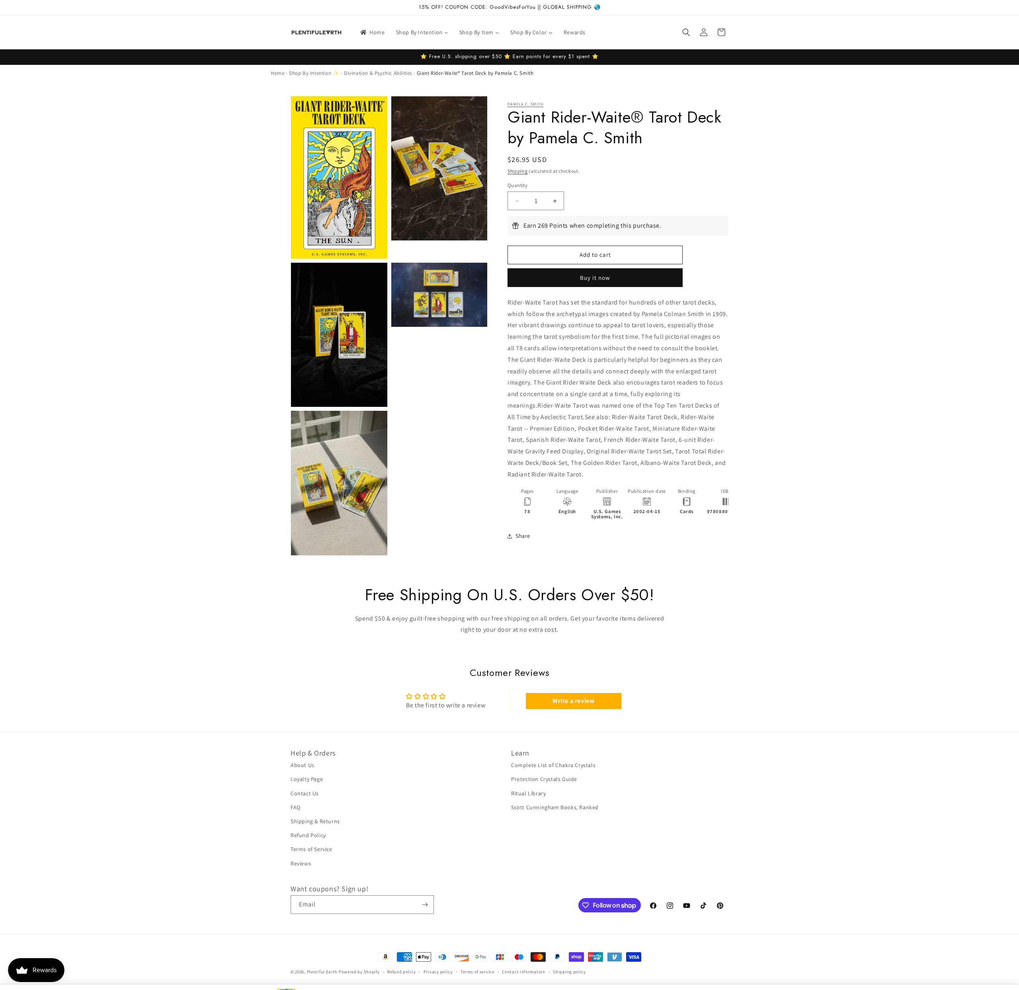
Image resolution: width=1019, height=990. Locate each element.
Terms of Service (311, 849)
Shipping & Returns (315, 821)
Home (277, 73)
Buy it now (595, 277)
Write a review (573, 701)
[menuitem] (371, 32)
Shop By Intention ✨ (314, 73)
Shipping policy (569, 971)
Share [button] (522, 535)
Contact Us (305, 793)
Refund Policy (308, 835)
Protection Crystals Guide (544, 779)
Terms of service (477, 971)
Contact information (523, 971)
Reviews (301, 863)
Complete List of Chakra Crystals (553, 765)
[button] (686, 32)
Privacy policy (438, 971)
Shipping (518, 171)
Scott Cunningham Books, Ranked (555, 807)
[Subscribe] (424, 904)
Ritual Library (528, 793)
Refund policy (401, 971)
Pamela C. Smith (526, 104)
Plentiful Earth (322, 971)
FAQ (296, 807)
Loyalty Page (307, 779)
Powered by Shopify (359, 971)
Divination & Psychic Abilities (378, 73)
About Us (302, 765)
